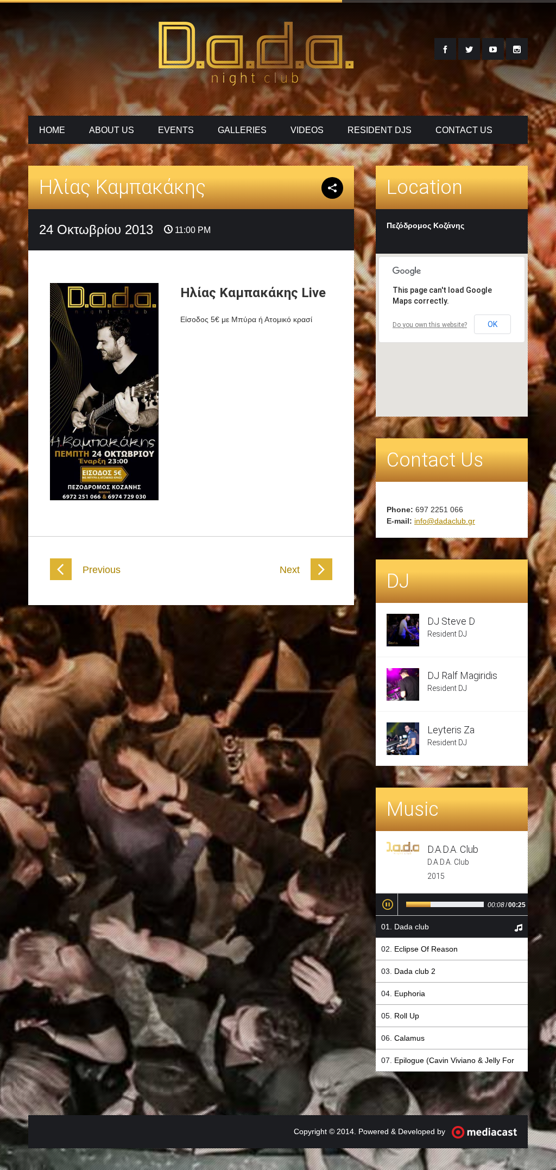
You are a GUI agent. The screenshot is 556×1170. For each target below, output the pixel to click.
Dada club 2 (414, 971)
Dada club (411, 926)
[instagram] (517, 49)
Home (52, 130)
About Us (111, 130)
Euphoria (409, 993)
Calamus (409, 1038)
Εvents (176, 130)
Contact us (463, 130)
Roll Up (406, 1015)
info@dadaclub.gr (444, 521)
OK (492, 324)
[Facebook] (445, 49)
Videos (307, 130)
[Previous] (61, 577)
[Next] (321, 577)
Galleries (242, 130)
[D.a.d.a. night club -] (256, 79)
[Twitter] (469, 49)
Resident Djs (380, 130)
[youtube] (493, 49)
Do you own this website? (430, 325)
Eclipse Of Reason (426, 949)
